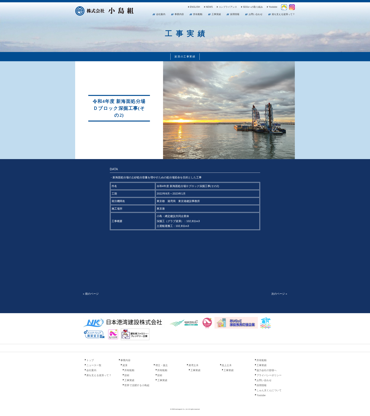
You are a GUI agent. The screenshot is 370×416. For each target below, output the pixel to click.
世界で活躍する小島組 (136, 385)
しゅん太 (284, 7)
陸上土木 (227, 365)
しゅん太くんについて (269, 390)
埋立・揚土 (161, 365)
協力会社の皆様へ (266, 370)
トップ (90, 360)
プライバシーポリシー (269, 375)
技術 (126, 375)
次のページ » (279, 293)
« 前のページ (91, 293)
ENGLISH (195, 7)
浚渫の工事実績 (184, 56)
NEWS (209, 7)
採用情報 (234, 14)
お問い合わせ (255, 14)
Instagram (292, 7)
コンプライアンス (228, 7)
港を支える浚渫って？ (283, 14)
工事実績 (216, 14)
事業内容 (179, 14)
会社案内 (160, 14)
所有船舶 (197, 14)
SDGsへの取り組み (253, 7)
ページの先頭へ (362, 408)
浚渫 (124, 365)
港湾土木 (193, 365)
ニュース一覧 (93, 365)
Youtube (273, 7)
